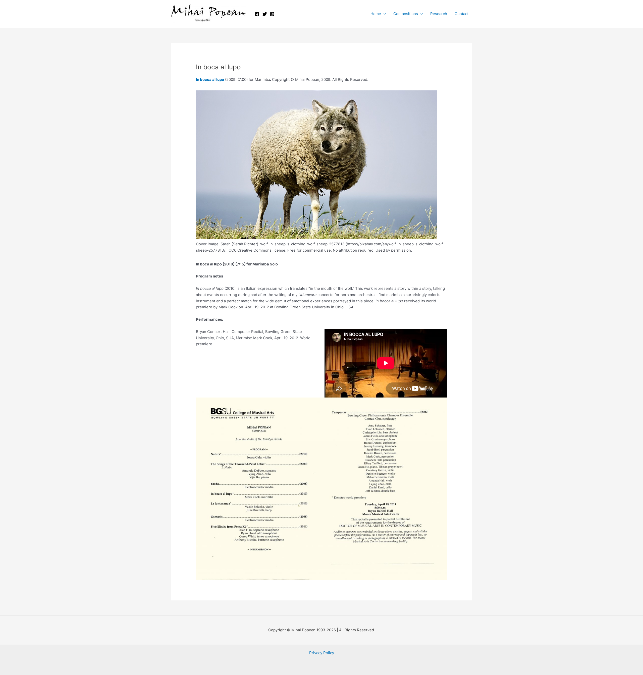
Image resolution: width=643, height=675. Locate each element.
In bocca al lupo (210, 79)
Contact (461, 13)
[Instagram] (272, 14)
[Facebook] (257, 14)
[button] (383, 14)
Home (375, 13)
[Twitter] (264, 14)
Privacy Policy (321, 652)
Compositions (405, 13)
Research (438, 13)
